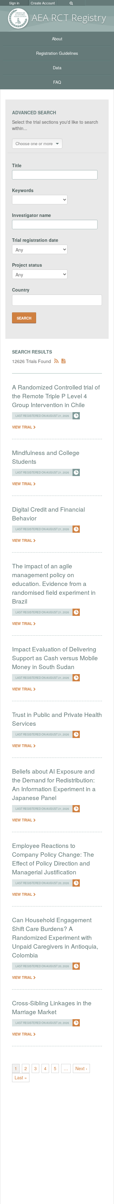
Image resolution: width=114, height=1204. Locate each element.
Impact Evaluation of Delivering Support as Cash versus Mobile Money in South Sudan (55, 658)
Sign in (14, 2)
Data (57, 68)
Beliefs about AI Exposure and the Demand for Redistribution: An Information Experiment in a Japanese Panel (54, 784)
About (57, 39)
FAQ (57, 82)
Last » (21, 1077)
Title (17, 165)
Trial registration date (35, 240)
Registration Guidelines (57, 53)
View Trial (22, 426)
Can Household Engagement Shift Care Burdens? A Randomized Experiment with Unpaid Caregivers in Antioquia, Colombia (55, 937)
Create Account (43, 2)
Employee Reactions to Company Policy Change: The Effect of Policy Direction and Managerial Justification (53, 858)
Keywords (23, 190)
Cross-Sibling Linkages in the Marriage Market (52, 1007)
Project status (27, 265)
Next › (81, 1068)
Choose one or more (34, 143)
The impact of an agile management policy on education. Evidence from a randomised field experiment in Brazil (54, 583)
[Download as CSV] (63, 361)
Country (20, 290)
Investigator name (31, 215)
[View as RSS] (56, 361)
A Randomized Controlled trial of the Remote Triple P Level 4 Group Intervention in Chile (56, 396)
